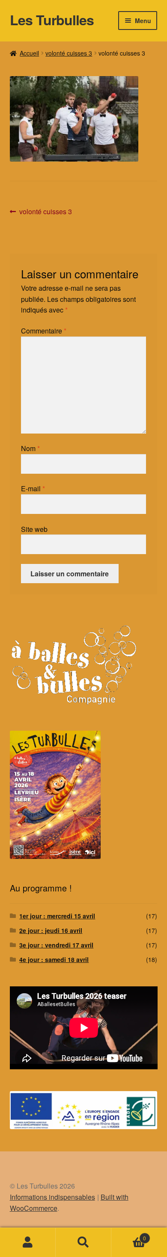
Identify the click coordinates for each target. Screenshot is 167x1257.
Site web (34, 529)
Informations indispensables (52, 1197)
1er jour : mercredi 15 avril (57, 916)
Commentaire (43, 331)
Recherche (83, 1242)
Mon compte (28, 1242)
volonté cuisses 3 (68, 53)
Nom (30, 448)
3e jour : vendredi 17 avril (56, 945)
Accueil (29, 53)
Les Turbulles (52, 20)
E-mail (33, 488)
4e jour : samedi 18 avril (54, 959)
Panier (128, 1235)
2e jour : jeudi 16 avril (50, 930)
